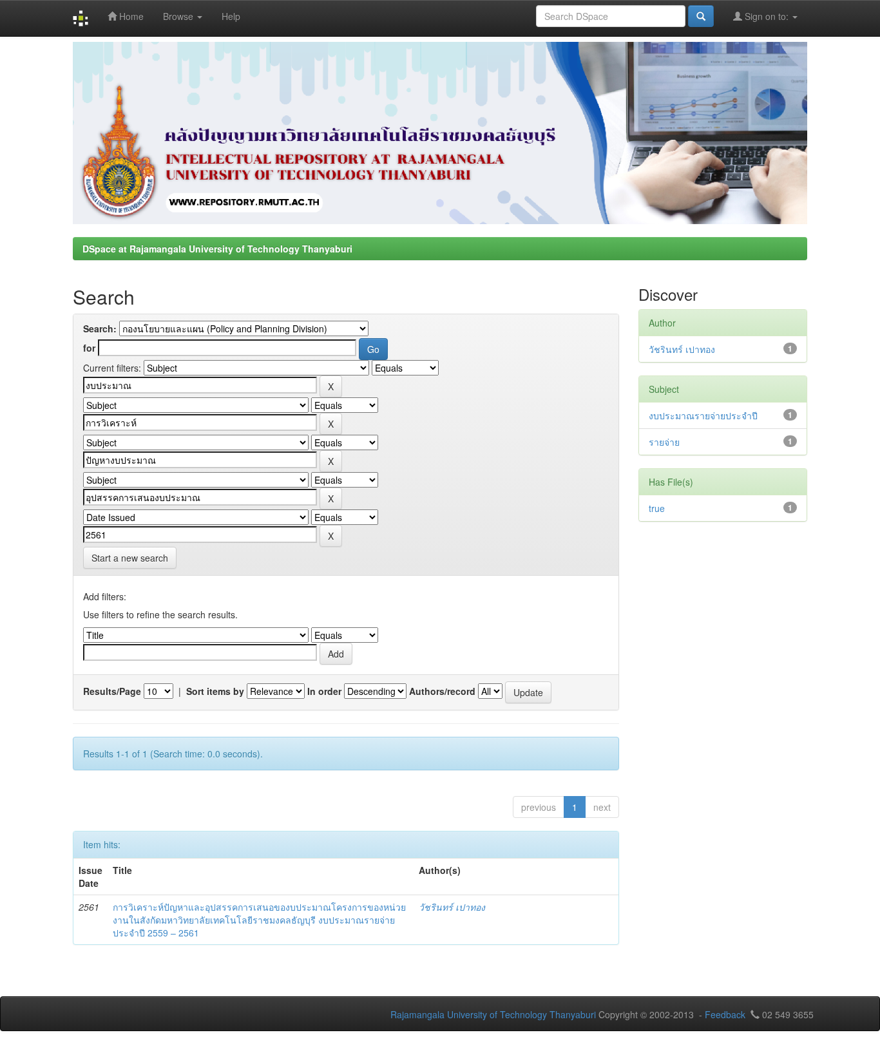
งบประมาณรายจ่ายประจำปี (703, 415)
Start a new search (129, 557)
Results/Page (112, 691)
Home (130, 16)
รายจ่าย (664, 441)
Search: (100, 328)
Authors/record (442, 691)
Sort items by (215, 691)
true (657, 508)
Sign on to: (766, 16)
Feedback (725, 1014)
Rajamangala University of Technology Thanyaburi (493, 1014)
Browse (179, 16)
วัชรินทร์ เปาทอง (452, 906)
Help (231, 16)
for (89, 347)
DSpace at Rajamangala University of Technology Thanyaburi (217, 248)
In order (324, 691)
